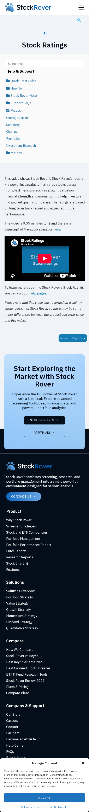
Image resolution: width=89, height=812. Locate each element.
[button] (83, 763)
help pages (37, 293)
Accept (44, 798)
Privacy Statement (56, 806)
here (56, 229)
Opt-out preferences (32, 806)
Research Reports (71, 338)
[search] (79, 20)
